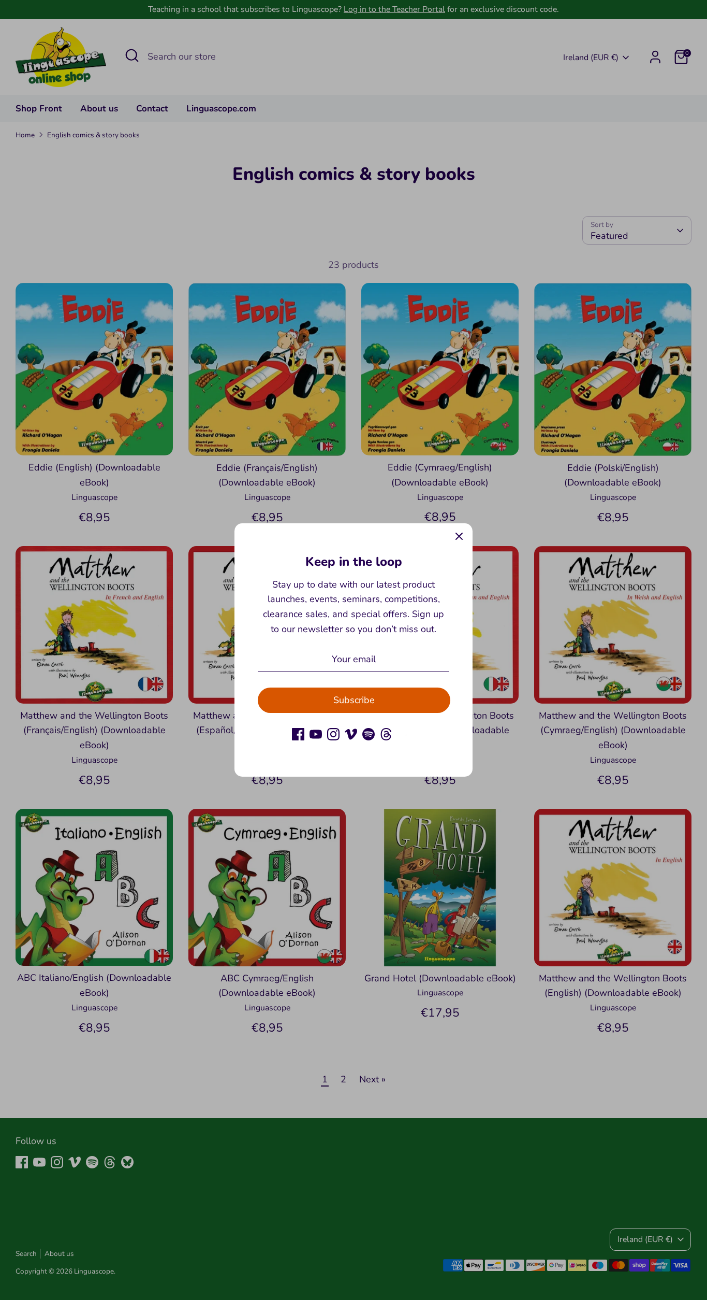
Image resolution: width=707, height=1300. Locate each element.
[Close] (459, 536)
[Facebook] (298, 734)
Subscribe (354, 700)
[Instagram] (333, 734)
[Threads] (386, 734)
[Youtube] (316, 734)
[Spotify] (368, 734)
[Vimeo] (351, 734)
